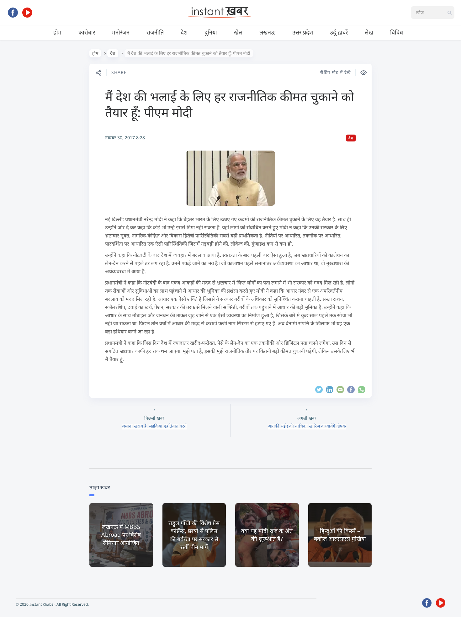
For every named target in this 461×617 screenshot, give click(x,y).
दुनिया (210, 32)
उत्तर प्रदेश (302, 32)
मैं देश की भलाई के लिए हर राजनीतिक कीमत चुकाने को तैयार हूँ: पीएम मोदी (229, 104)
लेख (369, 32)
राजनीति (155, 32)
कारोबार (86, 32)
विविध (396, 32)
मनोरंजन (121, 32)
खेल (238, 32)
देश (184, 32)
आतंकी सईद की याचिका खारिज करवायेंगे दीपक (307, 426)
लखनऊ (267, 32)
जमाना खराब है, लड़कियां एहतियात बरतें (154, 426)
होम (57, 32)
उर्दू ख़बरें (339, 32)
